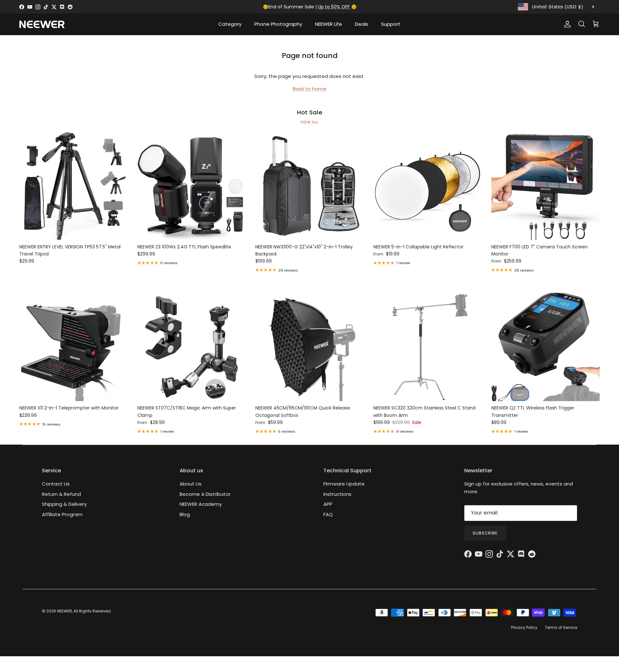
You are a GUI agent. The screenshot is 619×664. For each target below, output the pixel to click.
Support (390, 24)
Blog (185, 514)
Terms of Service (561, 627)
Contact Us (56, 483)
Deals (361, 24)
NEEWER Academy (201, 504)
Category (229, 24)
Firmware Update (344, 483)
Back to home (309, 88)
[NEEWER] (41, 24)
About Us (190, 483)
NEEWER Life (328, 24)
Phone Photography (278, 24)
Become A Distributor (205, 494)
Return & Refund (61, 494)
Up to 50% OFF (334, 7)
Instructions (337, 494)
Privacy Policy (524, 627)
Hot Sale (309, 112)
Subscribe (485, 533)
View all (309, 121)
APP (327, 504)
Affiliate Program (62, 514)
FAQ (328, 514)
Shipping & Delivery (64, 504)
